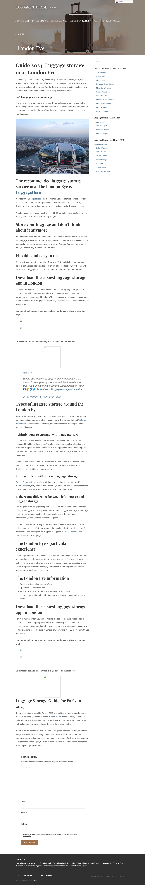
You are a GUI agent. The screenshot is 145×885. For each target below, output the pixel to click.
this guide (56, 717)
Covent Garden (101, 156)
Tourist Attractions (100, 145)
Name (24, 801)
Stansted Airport (102, 134)
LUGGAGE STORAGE (31, 7)
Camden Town (101, 152)
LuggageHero (28, 192)
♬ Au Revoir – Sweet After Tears (41, 396)
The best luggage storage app (108, 21)
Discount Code (22, 21)
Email (24, 812)
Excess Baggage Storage (27, 482)
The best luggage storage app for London (35, 876)
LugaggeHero (75, 532)
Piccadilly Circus (102, 96)
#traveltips (76, 389)
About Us (19, 34)
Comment (25, 767)
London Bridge (101, 160)
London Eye (100, 164)
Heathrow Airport (102, 130)
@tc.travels (29, 372)
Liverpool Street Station (105, 84)
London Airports (59, 21)
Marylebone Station (103, 88)
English (121, 1)
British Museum (102, 148)
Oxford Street (101, 168)
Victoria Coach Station (104, 104)
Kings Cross (100, 80)
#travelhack (43, 389)
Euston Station (101, 76)
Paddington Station (103, 92)
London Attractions (80, 21)
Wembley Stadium (103, 171)
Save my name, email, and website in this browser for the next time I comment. (50, 835)
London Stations (40, 21)
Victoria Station (101, 107)
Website (24, 824)
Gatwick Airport (101, 126)
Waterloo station (23, 486)
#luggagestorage (59, 389)
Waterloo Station (102, 111)
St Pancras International (105, 100)
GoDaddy (34, 880)
